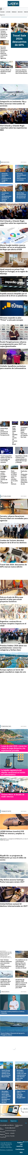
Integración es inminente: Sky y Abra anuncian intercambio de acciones (13, 103)
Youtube (12, 1136)
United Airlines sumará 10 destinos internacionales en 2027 (13, 905)
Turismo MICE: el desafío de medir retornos (5, 71)
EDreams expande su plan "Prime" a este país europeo (11, 319)
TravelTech (3, 1137)
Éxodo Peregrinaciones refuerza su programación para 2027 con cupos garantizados (13, 344)
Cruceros (7, 1130)
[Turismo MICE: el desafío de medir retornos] (6, 64)
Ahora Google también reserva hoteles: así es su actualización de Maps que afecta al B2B (13, 247)
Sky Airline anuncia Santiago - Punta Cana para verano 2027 (12, 881)
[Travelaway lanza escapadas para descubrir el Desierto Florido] (6, 187)
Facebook (12, 1128)
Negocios (20, 11)
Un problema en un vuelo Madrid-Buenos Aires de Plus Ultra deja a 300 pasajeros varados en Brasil (21, 964)
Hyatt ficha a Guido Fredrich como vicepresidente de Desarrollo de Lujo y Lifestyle (21, 459)
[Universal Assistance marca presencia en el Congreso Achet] (6, 168)
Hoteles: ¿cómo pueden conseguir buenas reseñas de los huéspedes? (4, 477)
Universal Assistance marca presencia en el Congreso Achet (6, 177)
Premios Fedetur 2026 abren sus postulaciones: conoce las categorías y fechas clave (13, 647)
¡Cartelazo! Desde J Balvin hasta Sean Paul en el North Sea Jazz (24, 432)
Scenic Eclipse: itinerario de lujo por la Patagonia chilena (12, 1034)
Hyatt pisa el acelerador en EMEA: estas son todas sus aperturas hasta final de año (24, 477)
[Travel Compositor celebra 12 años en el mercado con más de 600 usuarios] (6, 450)
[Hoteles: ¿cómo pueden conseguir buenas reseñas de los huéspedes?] (4, 467)
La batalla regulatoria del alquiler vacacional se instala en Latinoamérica (13, 772)
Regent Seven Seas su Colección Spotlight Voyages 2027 (21, 1094)
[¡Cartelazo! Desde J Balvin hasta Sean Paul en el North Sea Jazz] (24, 423)
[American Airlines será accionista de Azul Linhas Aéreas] (21, 64)
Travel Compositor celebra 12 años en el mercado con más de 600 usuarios (6, 459)
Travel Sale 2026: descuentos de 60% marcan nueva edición (19, 45)
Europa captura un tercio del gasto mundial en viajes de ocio (13, 671)
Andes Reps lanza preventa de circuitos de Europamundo (21, 195)
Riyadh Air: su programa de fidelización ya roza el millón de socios (13, 857)
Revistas (7, 1136)
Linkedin (12, 1133)
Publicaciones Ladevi (19, 1125)
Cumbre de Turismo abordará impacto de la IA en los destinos (3, 33)
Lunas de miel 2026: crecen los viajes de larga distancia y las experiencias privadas (14, 748)
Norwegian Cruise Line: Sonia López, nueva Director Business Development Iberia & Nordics (6, 1096)
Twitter (12, 1125)
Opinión (7, 1133)
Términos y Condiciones (6, 1150)
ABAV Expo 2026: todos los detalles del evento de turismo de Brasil (14, 435)
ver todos (23, 162)
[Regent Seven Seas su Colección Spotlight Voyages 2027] (21, 1086)
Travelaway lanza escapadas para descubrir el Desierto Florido (6, 197)
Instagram (13, 1130)
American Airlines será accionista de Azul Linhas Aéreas (21, 71)
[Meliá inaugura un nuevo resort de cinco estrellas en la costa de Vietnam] (14, 467)
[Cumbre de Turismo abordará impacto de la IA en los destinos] (4, 25)
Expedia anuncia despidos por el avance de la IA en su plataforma (13, 294)
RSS (21, 1152)
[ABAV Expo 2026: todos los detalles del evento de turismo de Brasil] (15, 423)
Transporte (8, 1125)
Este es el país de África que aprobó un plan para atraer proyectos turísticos (11, 599)
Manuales (14, 11)
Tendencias (8, 1128)
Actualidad (3, 1125)
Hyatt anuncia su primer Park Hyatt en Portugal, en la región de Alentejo (14, 271)
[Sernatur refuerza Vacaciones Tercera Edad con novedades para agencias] (4, 42)
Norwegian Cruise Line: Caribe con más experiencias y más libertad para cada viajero (21, 1075)
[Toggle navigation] (3, 9)
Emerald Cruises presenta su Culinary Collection (12, 1012)
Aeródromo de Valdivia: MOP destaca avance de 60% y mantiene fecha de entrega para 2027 (21, 983)
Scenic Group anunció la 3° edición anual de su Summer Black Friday (6, 1073)
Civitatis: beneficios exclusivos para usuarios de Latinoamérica (13, 367)
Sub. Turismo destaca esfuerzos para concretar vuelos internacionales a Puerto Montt (6, 964)
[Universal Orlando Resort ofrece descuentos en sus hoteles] (21, 168)
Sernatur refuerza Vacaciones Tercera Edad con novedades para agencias (3, 52)
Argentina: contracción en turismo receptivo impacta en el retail (13, 623)
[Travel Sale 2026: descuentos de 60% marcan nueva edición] (19, 27)
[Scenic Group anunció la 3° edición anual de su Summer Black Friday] (6, 1065)
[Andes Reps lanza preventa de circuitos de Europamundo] (21, 187)
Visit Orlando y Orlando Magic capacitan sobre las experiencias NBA (13, 127)
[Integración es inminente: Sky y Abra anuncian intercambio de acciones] (6, 974)
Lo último (8, 11)
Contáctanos (20, 1149)
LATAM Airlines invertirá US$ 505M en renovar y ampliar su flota (12, 833)
